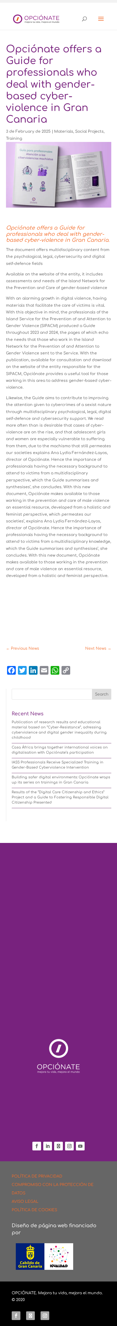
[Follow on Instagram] (69, 1146)
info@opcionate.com (58, 1129)
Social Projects (89, 131)
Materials (63, 131)
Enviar (89, 1018)
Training (14, 139)
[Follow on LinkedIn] (47, 1146)
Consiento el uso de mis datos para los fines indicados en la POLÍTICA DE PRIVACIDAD (54, 994)
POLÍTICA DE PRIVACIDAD (37, 1176)
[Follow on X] (58, 1146)
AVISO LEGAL (25, 1202)
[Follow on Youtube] (80, 1146)
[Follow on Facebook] (36, 1146)
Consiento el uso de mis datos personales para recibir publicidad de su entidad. (56, 1004)
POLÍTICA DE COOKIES (34, 1210)
